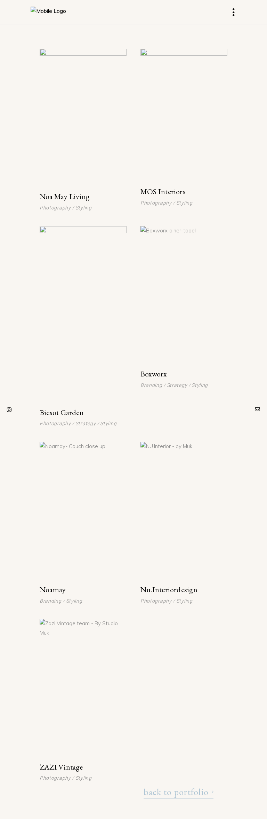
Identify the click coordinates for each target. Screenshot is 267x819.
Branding (151, 385)
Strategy (85, 423)
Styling (83, 207)
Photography (55, 207)
